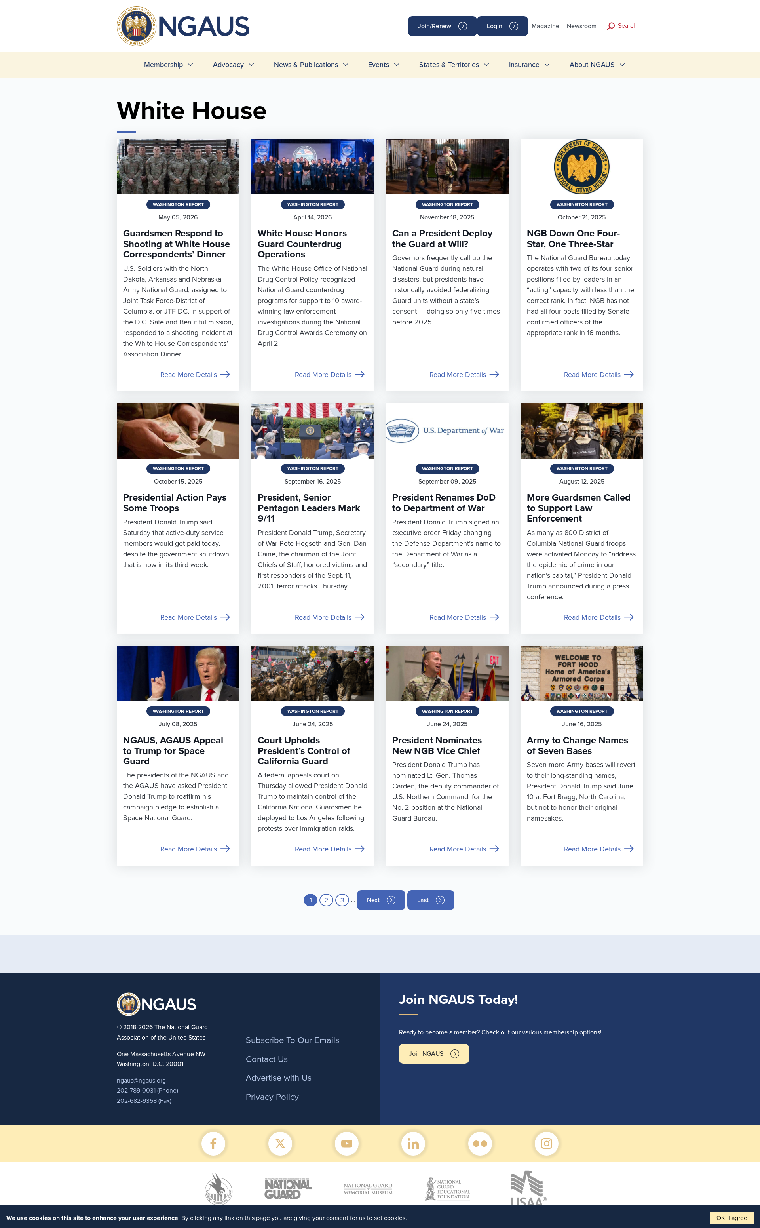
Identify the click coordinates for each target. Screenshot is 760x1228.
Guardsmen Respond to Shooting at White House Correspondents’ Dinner (176, 244)
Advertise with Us (279, 1078)
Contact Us (267, 1059)
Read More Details (188, 374)
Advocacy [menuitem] (228, 64)
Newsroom (582, 26)
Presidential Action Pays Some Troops (174, 503)
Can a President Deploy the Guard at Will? (442, 238)
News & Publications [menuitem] (306, 64)
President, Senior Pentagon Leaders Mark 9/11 (309, 508)
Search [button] (627, 26)
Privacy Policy (272, 1097)
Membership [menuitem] (163, 64)
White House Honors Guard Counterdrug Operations (302, 244)
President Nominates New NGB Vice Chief (437, 745)
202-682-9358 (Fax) (144, 1101)
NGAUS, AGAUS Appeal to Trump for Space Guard (173, 751)
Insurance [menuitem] (524, 64)
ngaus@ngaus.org (141, 1081)
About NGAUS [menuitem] (592, 64)
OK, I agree (731, 1218)
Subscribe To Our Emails (292, 1040)
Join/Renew (434, 26)
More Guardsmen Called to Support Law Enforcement (579, 508)
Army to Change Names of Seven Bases (577, 745)
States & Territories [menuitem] (449, 64)
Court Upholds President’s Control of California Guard (304, 751)
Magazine (545, 26)
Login (494, 26)
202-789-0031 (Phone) (147, 1091)
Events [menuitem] (378, 64)
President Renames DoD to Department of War (444, 503)
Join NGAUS (426, 1054)
